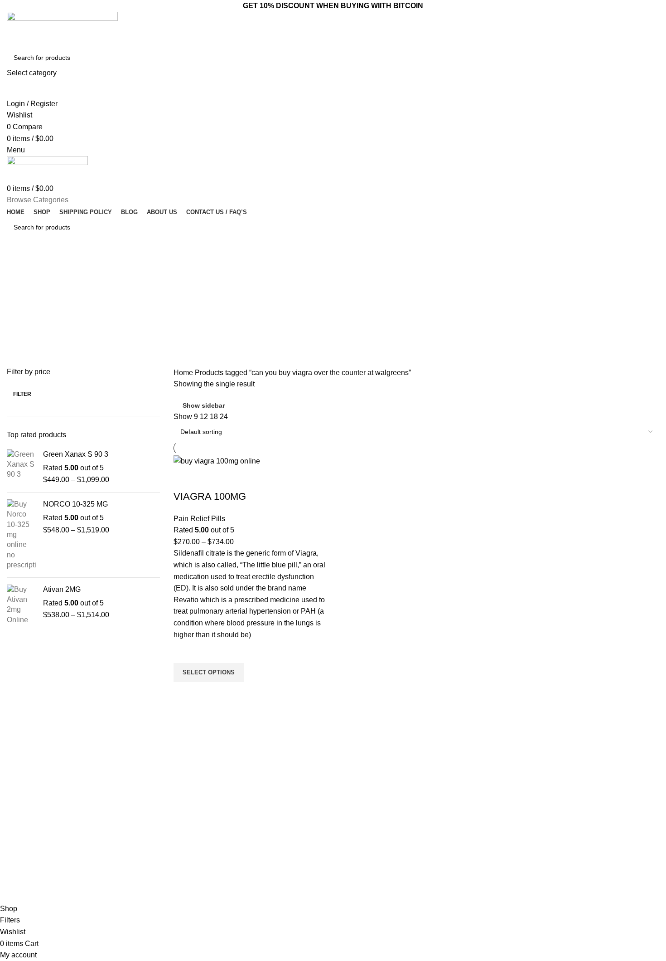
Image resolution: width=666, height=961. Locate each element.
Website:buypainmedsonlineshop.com (521, 801)
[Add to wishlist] (185, 651)
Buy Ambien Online (235, 801)
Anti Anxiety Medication (241, 786)
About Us (351, 801)
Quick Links (358, 770)
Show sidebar (204, 405)
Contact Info (491, 770)
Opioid (217, 816)
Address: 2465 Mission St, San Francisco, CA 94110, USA (526, 821)
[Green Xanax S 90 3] (21, 467)
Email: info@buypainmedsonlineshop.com (527, 786)
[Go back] (18, 267)
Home (184, 372)
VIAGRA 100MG (210, 496)
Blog (344, 816)
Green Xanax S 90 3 (75, 454)
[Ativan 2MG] (21, 605)
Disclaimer (352, 863)
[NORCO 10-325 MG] (21, 535)
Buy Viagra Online (234, 848)
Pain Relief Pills (199, 518)
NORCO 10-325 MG (75, 504)
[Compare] (185, 478)
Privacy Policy (357, 848)
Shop (345, 832)
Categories (32, 311)
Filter (22, 394)
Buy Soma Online (233, 863)
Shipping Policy (359, 879)
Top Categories (236, 770)
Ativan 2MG (62, 589)
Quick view (185, 693)
